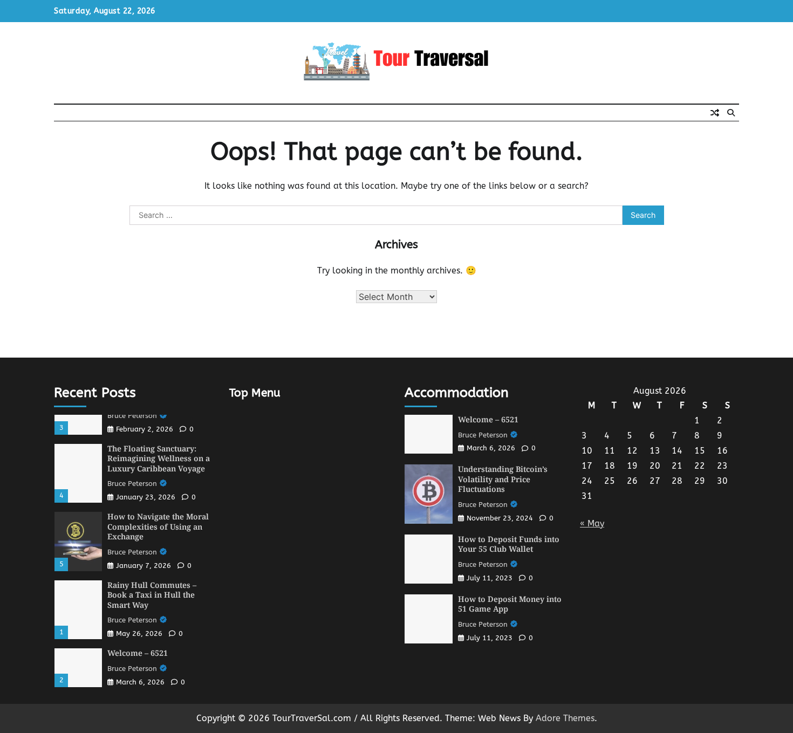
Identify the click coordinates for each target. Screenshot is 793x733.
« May (592, 523)
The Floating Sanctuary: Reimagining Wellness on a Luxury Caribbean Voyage (158, 458)
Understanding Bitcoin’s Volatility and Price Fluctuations (503, 479)
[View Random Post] (715, 113)
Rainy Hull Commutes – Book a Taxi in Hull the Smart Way (151, 595)
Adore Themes (565, 718)
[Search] (731, 113)
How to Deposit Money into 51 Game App (510, 604)
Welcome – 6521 (137, 653)
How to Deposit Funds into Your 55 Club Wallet (508, 544)
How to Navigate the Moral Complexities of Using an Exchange (158, 526)
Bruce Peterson (132, 416)
